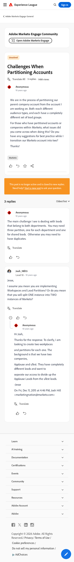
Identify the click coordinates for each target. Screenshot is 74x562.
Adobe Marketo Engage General (19, 16)
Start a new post (33, 188)
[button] (18, 79)
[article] (37, 235)
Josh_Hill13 (21, 271)
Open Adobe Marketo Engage (32, 40)
